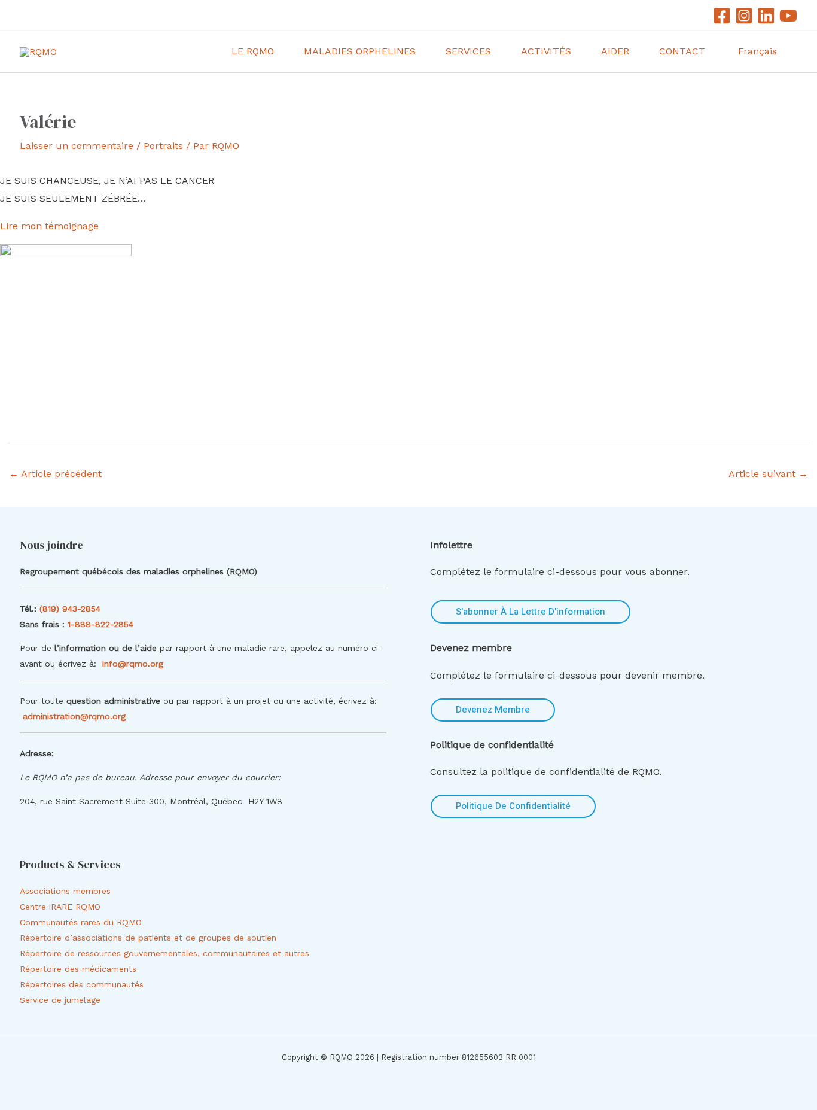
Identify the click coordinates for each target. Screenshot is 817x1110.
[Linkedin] (766, 16)
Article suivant (768, 473)
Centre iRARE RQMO (60, 906)
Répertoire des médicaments (78, 969)
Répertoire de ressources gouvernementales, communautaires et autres (164, 953)
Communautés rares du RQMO (81, 922)
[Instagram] (744, 16)
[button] (279, 51)
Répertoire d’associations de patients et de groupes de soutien (148, 937)
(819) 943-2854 (69, 608)
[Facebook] (722, 16)
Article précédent (55, 473)
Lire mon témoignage (49, 226)
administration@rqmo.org (74, 716)
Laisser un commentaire (76, 145)
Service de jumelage (60, 1000)
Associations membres (65, 891)
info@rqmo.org (132, 663)
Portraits (163, 145)
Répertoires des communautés (82, 984)
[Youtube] (788, 16)
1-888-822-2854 (102, 624)
